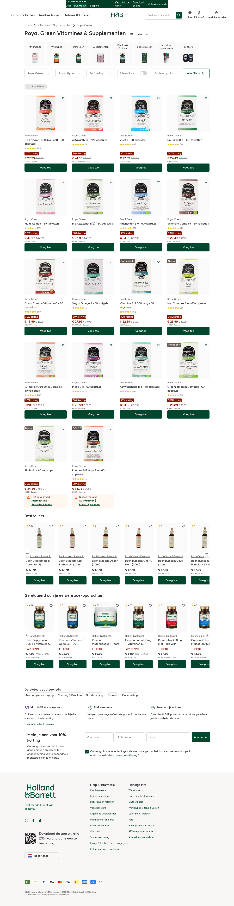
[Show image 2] (45, 129)
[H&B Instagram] (26, 820)
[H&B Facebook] (33, 820)
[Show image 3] (48, 129)
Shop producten (22, 15)
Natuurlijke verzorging (40, 695)
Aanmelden (201, 737)
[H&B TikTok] (40, 820)
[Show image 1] (43, 129)
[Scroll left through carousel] (27, 553)
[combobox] (160, 15)
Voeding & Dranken (70, 695)
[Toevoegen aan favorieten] (63, 98)
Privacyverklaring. (127, 755)
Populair (112, 695)
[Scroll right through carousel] (207, 553)
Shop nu (94, 5)
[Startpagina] (117, 15)
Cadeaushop (130, 695)
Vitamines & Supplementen (54, 25)
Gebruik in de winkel (122, 4)
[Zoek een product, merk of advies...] (179, 15)
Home (28, 25)
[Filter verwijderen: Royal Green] (28, 86)
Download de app (138, 4)
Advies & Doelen (77, 15)
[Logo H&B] (117, 16)
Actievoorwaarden (158, 4)
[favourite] (51, 526)
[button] (38, 73)
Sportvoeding (94, 695)
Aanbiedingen (49, 15)
